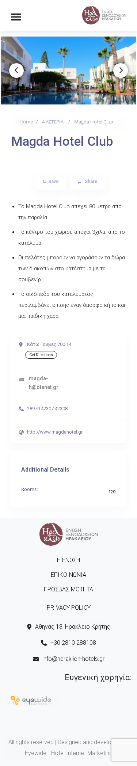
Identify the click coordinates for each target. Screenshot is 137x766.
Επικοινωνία (68, 574)
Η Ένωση (68, 560)
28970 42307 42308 (47, 408)
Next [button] (121, 70)
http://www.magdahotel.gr (55, 432)
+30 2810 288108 (73, 642)
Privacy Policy (69, 607)
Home (26, 121)
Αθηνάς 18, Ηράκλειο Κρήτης (72, 626)
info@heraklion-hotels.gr (73, 658)
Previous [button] (16, 70)
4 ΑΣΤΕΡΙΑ (53, 121)
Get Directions (41, 355)
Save (53, 181)
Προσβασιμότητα (68, 589)
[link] (104, 14)
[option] (68, 70)
